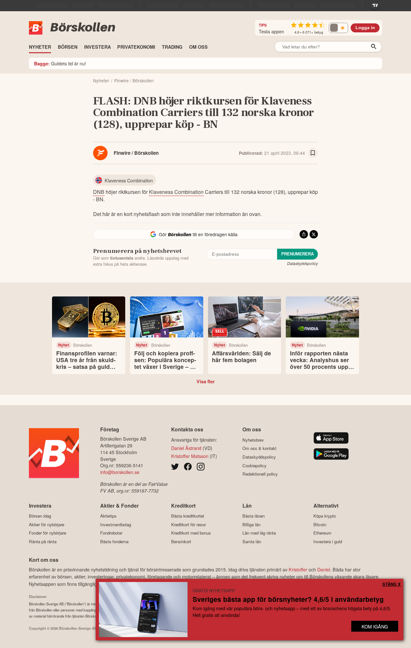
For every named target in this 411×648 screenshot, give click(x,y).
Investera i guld (327, 541)
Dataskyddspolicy (302, 263)
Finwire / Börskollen (136, 152)
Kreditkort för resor (188, 524)
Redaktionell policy (260, 474)
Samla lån (251, 541)
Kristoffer (298, 569)
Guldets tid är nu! (60, 63)
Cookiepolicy (254, 465)
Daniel (323, 569)
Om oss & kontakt (259, 448)
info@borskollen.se (119, 472)
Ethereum (322, 533)
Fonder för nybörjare (47, 533)
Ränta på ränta (43, 541)
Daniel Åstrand (186, 447)
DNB (98, 191)
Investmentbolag (115, 524)
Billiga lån (251, 524)
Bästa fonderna (114, 541)
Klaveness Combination (176, 191)
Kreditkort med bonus (191, 533)
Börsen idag (40, 516)
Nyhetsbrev (253, 440)
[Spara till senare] (313, 153)
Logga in (365, 27)
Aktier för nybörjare (46, 524)
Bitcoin (319, 524)
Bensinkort (181, 541)
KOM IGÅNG (375, 626)
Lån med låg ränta (259, 533)
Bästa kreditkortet (187, 516)
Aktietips (108, 516)
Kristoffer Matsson (189, 456)
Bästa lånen (253, 516)
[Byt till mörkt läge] (338, 28)
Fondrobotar (111, 533)
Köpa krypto (324, 516)
